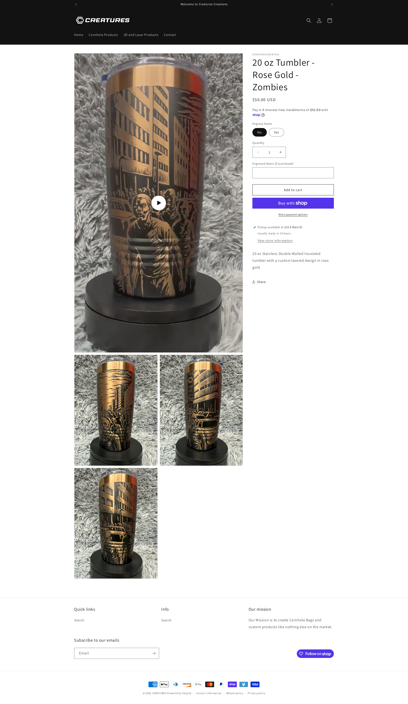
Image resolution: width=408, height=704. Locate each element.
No (259, 132)
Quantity (258, 143)
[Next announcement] (332, 4)
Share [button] (261, 282)
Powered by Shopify (179, 693)
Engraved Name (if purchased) (272, 163)
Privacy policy (256, 693)
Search (79, 620)
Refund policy (234, 693)
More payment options (293, 214)
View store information (275, 240)
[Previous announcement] (76, 4)
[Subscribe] (154, 653)
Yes (276, 132)
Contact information (209, 693)
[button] (309, 20)
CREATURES (159, 693)
